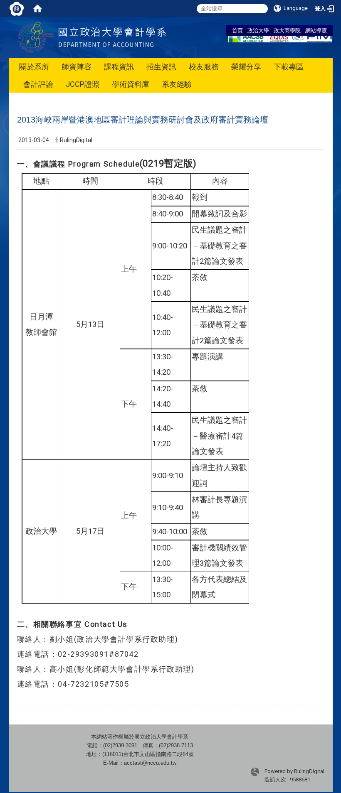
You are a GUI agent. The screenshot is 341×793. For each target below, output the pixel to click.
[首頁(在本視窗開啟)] (37, 8)
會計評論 (38, 84)
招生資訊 (161, 66)
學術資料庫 (130, 84)
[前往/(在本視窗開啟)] (112, 37)
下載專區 (289, 66)
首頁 (237, 30)
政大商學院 (287, 30)
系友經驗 (177, 84)
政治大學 (258, 30)
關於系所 (34, 66)
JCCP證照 (82, 84)
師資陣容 (76, 66)
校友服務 (204, 66)
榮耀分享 (246, 66)
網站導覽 (316, 30)
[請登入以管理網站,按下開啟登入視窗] (16, 8)
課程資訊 (119, 66)
